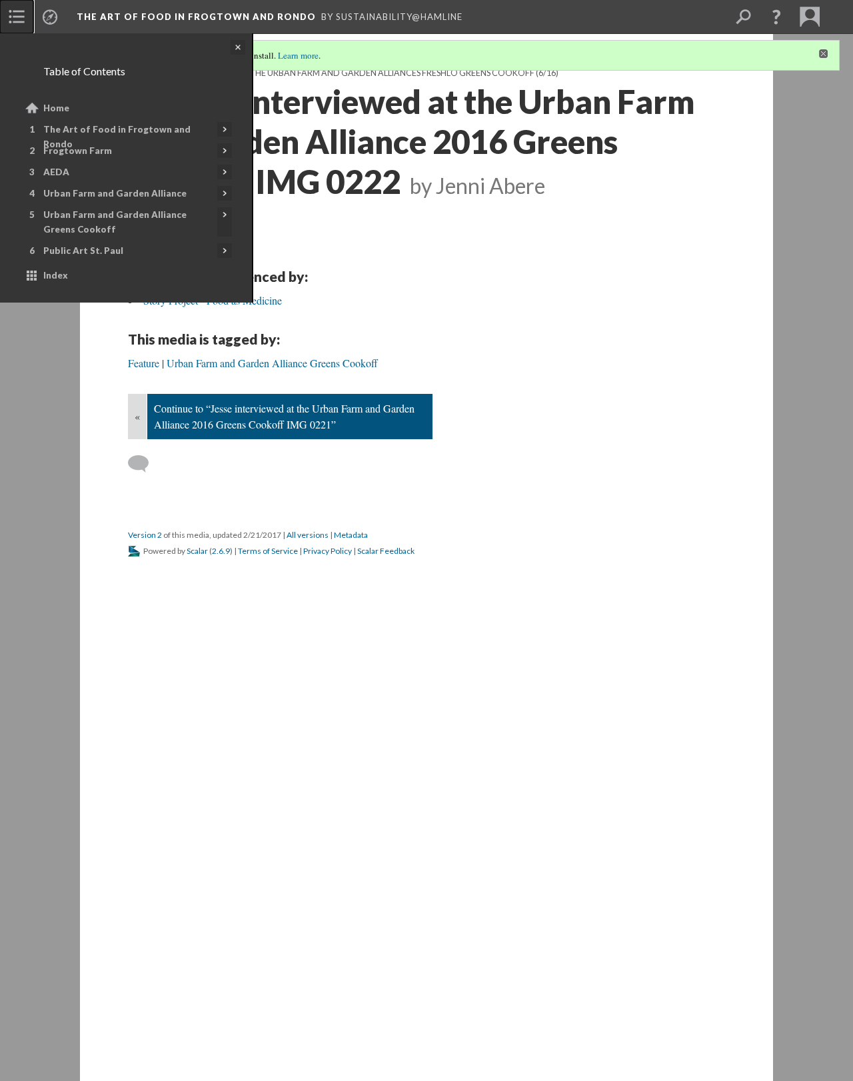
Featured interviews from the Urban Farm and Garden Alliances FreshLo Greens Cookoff (331, 73)
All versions (308, 535)
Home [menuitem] (56, 108)
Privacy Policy (327, 551)
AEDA (56, 172)
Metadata (351, 535)
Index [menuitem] (55, 275)
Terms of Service (268, 551)
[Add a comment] (144, 464)
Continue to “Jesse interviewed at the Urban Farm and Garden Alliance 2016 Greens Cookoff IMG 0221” (284, 416)
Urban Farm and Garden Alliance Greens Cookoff (115, 222)
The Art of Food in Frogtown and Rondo (117, 136)
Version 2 (145, 535)
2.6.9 (221, 551)
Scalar (197, 551)
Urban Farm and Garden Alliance (115, 193)
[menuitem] (16, 16)
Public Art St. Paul (83, 250)
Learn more (298, 55)
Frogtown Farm (77, 150)
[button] (776, 16)
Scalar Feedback (386, 551)
